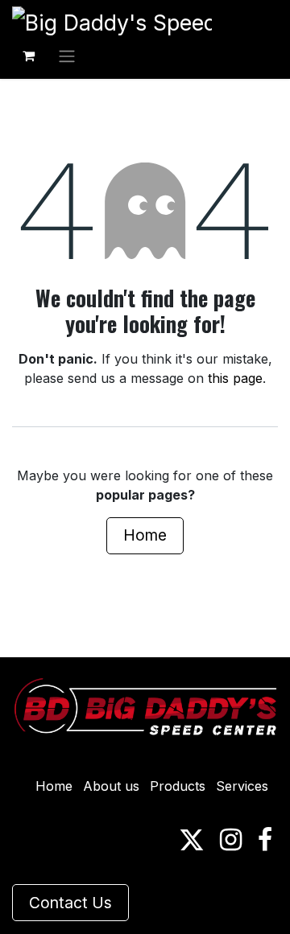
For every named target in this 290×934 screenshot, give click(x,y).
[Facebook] (265, 840)
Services (242, 786)
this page (235, 378)
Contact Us (70, 902)
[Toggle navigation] (67, 55)
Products (177, 786)
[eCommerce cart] (28, 55)
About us (111, 786)
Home (145, 535)
